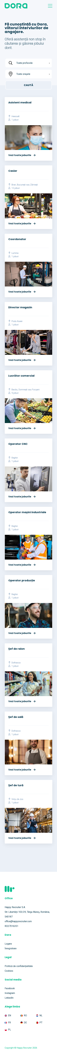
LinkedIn (9, 997)
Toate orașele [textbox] (23, 74)
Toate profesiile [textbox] (24, 63)
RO (25, 1015)
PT (40, 1022)
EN (9, 1015)
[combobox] (33, 63)
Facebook (10, 988)
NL (40, 1015)
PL (9, 1029)
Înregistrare (11, 948)
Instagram (10, 993)
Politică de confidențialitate (19, 966)
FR (9, 1022)
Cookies (9, 970)
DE (25, 1022)
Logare (8, 943)
